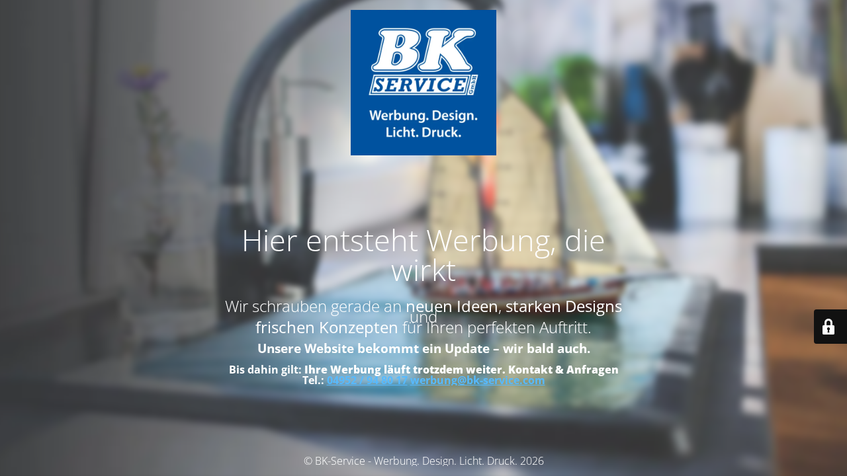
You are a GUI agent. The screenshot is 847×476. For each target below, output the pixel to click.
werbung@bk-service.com (477, 380)
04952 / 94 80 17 (367, 380)
